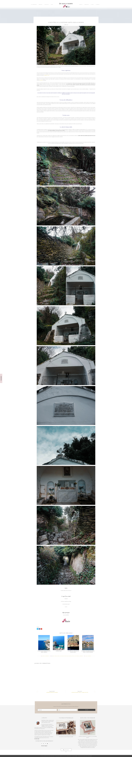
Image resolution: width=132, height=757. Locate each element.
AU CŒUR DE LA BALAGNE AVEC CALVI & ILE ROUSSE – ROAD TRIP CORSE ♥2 (87, 651)
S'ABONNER (1, 378)
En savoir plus (37, 738)
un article (41, 80)
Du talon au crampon (66, 5)
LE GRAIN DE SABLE (59, 650)
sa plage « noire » (47, 75)
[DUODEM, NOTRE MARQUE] (66, 734)
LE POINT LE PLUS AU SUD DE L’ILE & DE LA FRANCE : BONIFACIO (44, 651)
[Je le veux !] (87, 734)
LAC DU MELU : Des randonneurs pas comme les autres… (73, 651)
